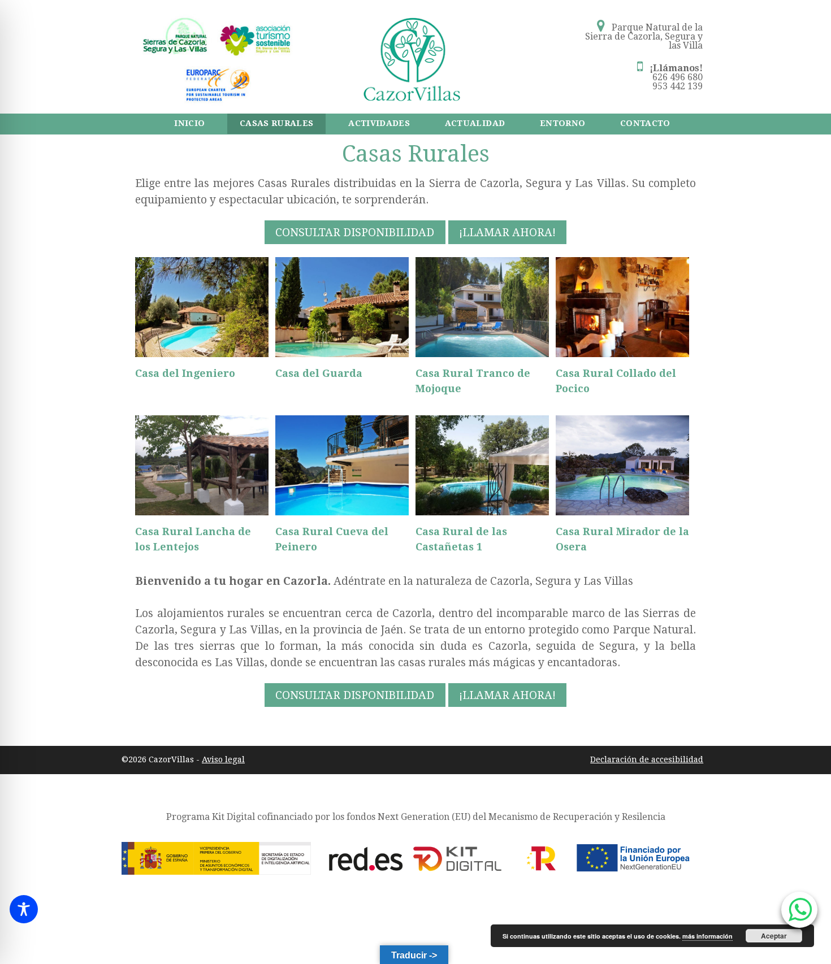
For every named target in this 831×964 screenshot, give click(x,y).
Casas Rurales (277, 123)
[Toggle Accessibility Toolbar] (23, 909)
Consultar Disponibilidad (354, 231)
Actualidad (475, 123)
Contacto (645, 123)
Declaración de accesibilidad (646, 759)
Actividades (379, 123)
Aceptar (774, 936)
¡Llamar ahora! (507, 231)
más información (707, 936)
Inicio (189, 123)
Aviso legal (223, 759)
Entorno (563, 123)
